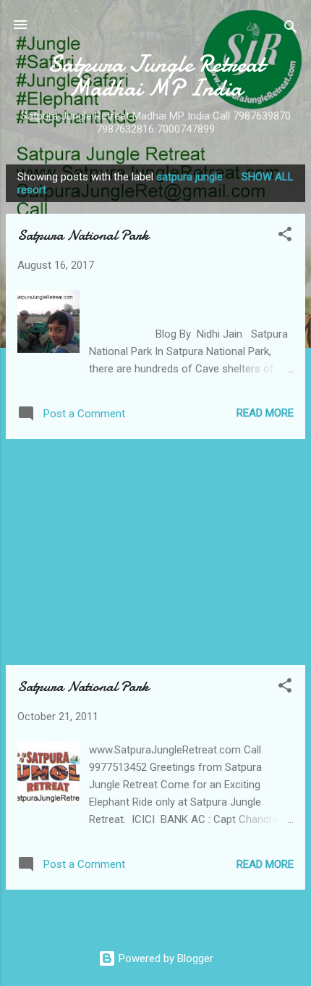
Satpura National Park (83, 235)
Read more (265, 412)
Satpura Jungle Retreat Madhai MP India (156, 76)
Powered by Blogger (164, 958)
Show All (268, 176)
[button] (285, 236)
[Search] (290, 29)
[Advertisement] (155, 552)
